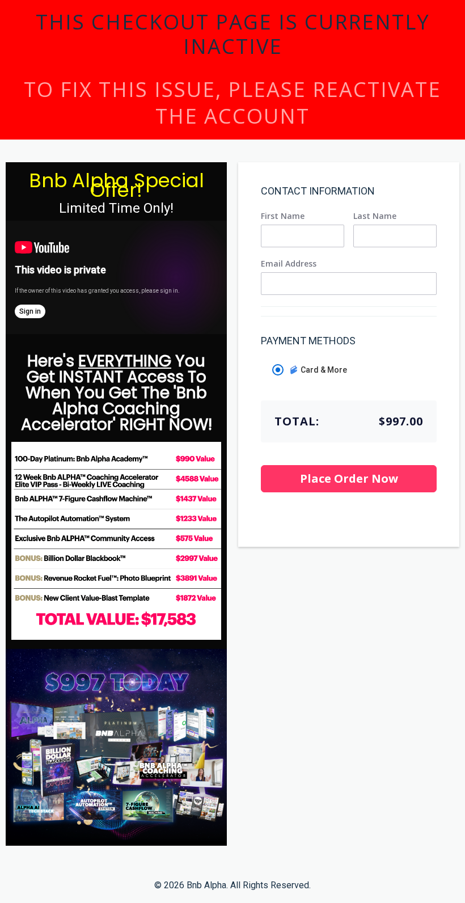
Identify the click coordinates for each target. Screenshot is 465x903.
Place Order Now (349, 478)
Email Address (288, 264)
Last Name (374, 216)
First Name (283, 216)
